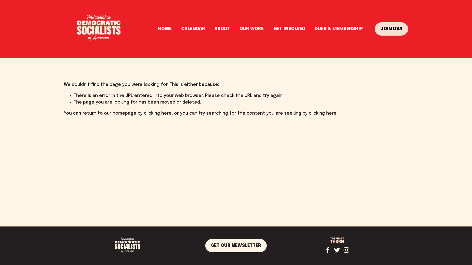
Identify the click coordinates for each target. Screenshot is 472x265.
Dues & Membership (339, 29)
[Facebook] (328, 250)
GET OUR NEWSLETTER (236, 245)
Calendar (193, 29)
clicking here (158, 113)
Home (165, 29)
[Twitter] (337, 250)
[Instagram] (346, 250)
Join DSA (391, 29)
